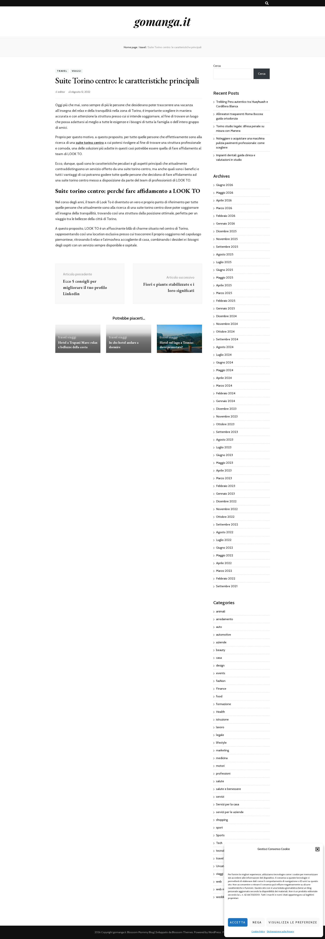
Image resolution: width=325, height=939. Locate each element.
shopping (222, 820)
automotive (223, 634)
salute (220, 781)
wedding (221, 897)
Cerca (217, 66)
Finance (221, 688)
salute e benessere (228, 789)
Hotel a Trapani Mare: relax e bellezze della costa (77, 344)
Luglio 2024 (224, 354)
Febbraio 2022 (225, 578)
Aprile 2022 (224, 563)
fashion (221, 681)
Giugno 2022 (224, 547)
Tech (219, 843)
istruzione (222, 719)
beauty (220, 650)
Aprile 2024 (224, 378)
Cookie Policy (258, 931)
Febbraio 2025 (225, 300)
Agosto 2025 (224, 254)
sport (219, 827)
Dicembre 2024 (226, 316)
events (220, 673)
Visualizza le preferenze (293, 922)
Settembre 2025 (227, 246)
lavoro (220, 727)
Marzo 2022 (224, 571)
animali (220, 611)
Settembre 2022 (227, 524)
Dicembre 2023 (226, 408)
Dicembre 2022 (226, 501)
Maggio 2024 (224, 370)
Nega (257, 922)
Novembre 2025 (227, 239)
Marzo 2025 (224, 293)
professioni (223, 773)
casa (219, 658)
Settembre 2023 (227, 432)
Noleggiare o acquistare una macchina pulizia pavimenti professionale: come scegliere (240, 143)
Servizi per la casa (227, 804)
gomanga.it (162, 21)
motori (220, 766)
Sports (220, 835)
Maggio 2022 (224, 555)
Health (220, 712)
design (220, 665)
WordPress (214, 932)
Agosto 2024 (224, 347)
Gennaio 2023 (225, 493)
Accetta (237, 922)
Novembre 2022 (227, 509)
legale (220, 735)
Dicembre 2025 (226, 231)
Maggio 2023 (224, 463)
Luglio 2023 (223, 447)
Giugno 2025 (224, 270)
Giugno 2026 (224, 185)
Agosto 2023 (224, 439)
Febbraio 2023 (225, 486)
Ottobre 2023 (225, 424)
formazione (223, 704)
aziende (221, 642)
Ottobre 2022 (225, 517)
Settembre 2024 (227, 339)
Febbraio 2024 (225, 393)
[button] (317, 849)
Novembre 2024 (227, 324)
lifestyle (221, 742)
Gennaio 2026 (225, 223)
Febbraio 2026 (225, 216)
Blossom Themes (182, 932)
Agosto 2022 (224, 532)
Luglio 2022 (224, 540)
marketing (222, 750)
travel (62, 71)
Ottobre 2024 (225, 331)
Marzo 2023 (224, 478)
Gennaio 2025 (225, 308)
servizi (220, 796)
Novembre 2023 (227, 416)
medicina (222, 758)
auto (219, 627)
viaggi (76, 71)
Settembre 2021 (226, 586)
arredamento (224, 619)
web (219, 881)
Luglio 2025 (224, 262)
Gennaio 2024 (225, 401)
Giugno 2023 (224, 455)
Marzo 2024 (224, 385)
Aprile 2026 (224, 200)
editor (61, 92)
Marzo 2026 (224, 208)
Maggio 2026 (224, 192)
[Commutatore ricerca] (267, 3)
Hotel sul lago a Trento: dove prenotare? (177, 344)
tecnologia (223, 850)
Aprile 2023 (224, 470)
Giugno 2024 (224, 362)
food (219, 696)
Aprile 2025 (224, 285)
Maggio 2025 (224, 277)
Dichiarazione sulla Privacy (280, 931)
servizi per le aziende (230, 812)
